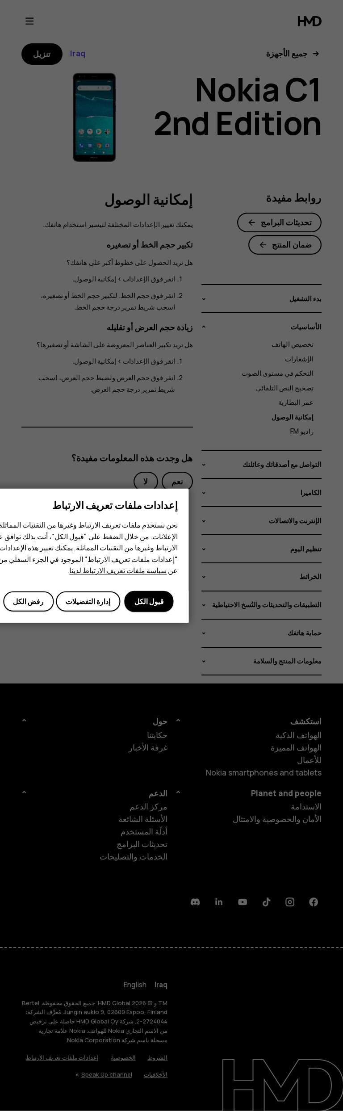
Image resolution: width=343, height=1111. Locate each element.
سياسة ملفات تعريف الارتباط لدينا (118, 570)
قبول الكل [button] (149, 601)
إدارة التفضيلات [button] (88, 601)
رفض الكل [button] (28, 601)
